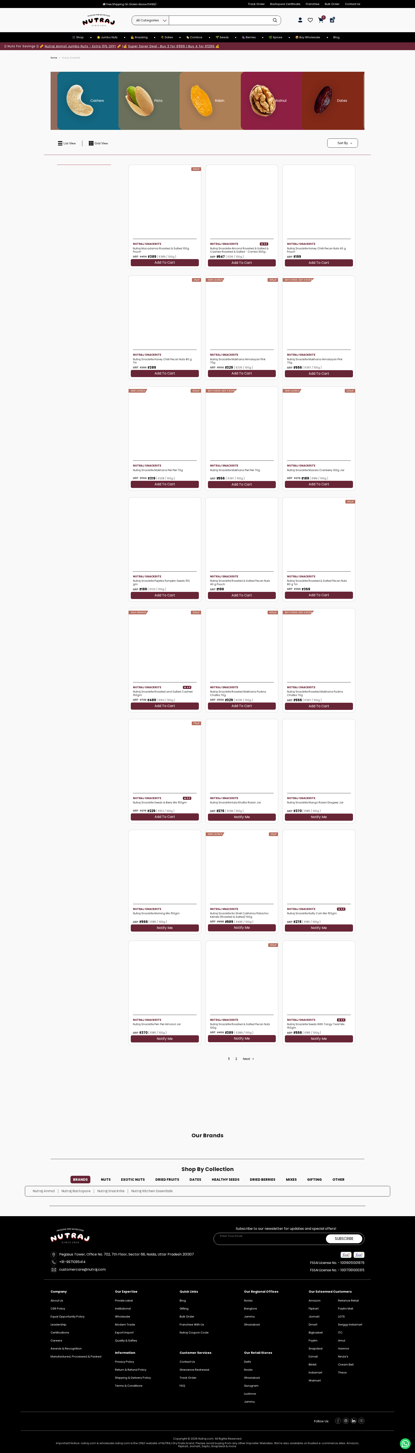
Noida (248, 1370)
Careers (56, 1340)
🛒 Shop (78, 37)
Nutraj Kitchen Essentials (152, 1191)
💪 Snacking (139, 37)
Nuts (106, 1179)
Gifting (314, 1179)
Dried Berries (262, 1179)
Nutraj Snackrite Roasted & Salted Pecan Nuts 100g (240, 1026)
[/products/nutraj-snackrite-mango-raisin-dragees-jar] (319, 755)
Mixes (291, 1179)
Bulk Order (332, 4)
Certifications (60, 1332)
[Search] (275, 20)
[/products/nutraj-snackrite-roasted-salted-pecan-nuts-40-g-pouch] (242, 533)
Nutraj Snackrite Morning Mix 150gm (156, 913)
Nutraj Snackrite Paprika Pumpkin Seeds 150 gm (161, 582)
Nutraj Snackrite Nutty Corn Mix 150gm (312, 913)
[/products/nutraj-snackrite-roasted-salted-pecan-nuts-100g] (242, 977)
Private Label (124, 1300)
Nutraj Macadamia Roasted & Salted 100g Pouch (161, 250)
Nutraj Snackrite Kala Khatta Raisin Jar (235, 802)
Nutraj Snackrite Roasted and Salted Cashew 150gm (163, 693)
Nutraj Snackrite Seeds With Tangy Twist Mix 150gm (316, 1026)
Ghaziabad (252, 1378)
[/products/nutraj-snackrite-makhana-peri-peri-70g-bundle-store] (242, 423)
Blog (336, 37)
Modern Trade (125, 1324)
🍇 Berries (249, 37)
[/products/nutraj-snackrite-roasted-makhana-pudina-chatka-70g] (242, 644)
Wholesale (122, 1316)
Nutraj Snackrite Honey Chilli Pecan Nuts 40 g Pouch (316, 250)
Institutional (123, 1308)
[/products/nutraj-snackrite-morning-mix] (165, 866)
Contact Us (352, 4)
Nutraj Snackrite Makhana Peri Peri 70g (158, 470)
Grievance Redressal (194, 1370)
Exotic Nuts (133, 1179)
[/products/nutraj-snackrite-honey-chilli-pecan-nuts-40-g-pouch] (319, 201)
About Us (57, 1300)
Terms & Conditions (128, 1386)
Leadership (58, 1324)
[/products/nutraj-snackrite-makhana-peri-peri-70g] (165, 423)
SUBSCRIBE (344, 1238)
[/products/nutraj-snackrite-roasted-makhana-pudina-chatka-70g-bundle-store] (319, 644)
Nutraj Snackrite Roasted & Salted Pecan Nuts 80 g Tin (317, 582)
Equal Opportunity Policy (68, 1316)
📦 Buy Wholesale (307, 37)
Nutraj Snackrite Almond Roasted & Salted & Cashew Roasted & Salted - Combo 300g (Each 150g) (239, 250)
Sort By (342, 143)
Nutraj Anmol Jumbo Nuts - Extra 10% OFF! (80, 46)
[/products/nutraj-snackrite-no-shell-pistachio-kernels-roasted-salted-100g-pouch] (242, 866)
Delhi (247, 1362)
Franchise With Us (192, 1324)
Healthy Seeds (225, 1179)
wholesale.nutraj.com (114, 1443)
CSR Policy (58, 1308)
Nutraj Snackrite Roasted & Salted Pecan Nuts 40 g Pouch (240, 582)
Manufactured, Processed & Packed (76, 1356)
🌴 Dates (167, 37)
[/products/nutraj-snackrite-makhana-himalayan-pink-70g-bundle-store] (319, 312)
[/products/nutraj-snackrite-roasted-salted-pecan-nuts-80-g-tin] (319, 533)
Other (338, 1179)
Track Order (256, 4)
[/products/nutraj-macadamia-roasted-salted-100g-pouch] (165, 201)
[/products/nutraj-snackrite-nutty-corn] (319, 866)
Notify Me (242, 817)
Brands (80, 1179)
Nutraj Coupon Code (194, 1332)
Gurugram (251, 1386)
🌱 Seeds (222, 37)
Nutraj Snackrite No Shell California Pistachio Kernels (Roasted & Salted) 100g (239, 915)
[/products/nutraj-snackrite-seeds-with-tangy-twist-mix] (319, 977)
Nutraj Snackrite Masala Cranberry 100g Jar (315, 470)
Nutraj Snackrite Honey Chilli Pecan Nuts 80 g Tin (162, 361)
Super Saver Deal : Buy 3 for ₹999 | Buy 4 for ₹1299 (171, 46)
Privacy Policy (124, 1362)
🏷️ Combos (194, 37)
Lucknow (250, 1394)
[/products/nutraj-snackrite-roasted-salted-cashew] (165, 644)
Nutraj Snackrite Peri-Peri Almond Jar (157, 1024)
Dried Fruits (167, 1179)
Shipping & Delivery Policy (133, 1378)
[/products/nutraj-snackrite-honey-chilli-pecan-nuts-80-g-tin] (165, 312)
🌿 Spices (275, 37)
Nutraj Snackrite (147, 244)
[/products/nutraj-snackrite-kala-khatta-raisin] (242, 755)
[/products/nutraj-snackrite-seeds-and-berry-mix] (165, 755)
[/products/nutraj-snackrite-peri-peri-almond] (165, 977)
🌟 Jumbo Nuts (107, 37)
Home (54, 58)
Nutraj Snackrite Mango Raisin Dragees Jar (315, 802)
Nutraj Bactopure (76, 1191)
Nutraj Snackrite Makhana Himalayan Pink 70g (237, 361)
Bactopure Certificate (285, 4)
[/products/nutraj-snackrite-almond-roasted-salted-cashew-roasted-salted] (242, 201)
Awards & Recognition (66, 1348)
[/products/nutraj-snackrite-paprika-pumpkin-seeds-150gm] (165, 533)
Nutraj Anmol (44, 1191)
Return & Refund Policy (130, 1370)
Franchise (312, 4)
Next (247, 1058)
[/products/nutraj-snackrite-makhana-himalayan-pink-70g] (242, 312)
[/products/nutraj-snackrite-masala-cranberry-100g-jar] (319, 423)
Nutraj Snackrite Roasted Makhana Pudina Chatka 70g (238, 693)
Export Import (124, 1332)
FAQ (182, 1386)
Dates (195, 1179)
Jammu (249, 1402)
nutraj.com (88, 1443)
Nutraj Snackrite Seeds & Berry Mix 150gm (160, 802)
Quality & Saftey (126, 1340)
